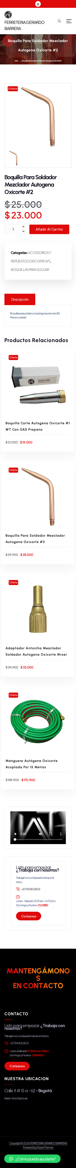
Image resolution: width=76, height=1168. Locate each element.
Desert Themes (45, 1147)
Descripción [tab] (19, 299)
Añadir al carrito (49, 229)
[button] (32, 1158)
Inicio (16, 61)
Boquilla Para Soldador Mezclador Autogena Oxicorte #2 (41, 61)
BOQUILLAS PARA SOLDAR (30, 269)
